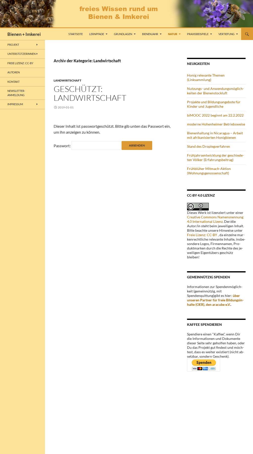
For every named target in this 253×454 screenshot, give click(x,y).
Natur (172, 34)
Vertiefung (226, 34)
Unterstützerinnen (21, 53)
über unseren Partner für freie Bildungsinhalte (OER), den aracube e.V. (215, 300)
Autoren (13, 72)
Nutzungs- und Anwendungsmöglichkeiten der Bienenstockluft (215, 90)
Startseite (75, 34)
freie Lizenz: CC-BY (20, 63)
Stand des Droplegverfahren (208, 146)
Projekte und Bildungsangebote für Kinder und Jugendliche (213, 104)
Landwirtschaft (67, 80)
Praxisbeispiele (198, 34)
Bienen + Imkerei (24, 34)
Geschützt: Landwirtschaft (90, 93)
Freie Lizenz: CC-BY (202, 235)
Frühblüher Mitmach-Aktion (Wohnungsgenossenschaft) (209, 170)
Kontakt (13, 81)
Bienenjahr (150, 34)
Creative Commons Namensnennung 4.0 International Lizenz (215, 219)
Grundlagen (123, 34)
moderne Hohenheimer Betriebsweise (216, 124)
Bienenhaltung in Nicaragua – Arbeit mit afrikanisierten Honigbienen (215, 135)
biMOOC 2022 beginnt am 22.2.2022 (215, 115)
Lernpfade (96, 34)
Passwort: (62, 145)
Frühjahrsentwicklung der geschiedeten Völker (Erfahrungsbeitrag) (215, 157)
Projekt (13, 44)
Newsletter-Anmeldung (16, 93)
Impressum (15, 104)
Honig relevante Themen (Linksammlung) (206, 77)
